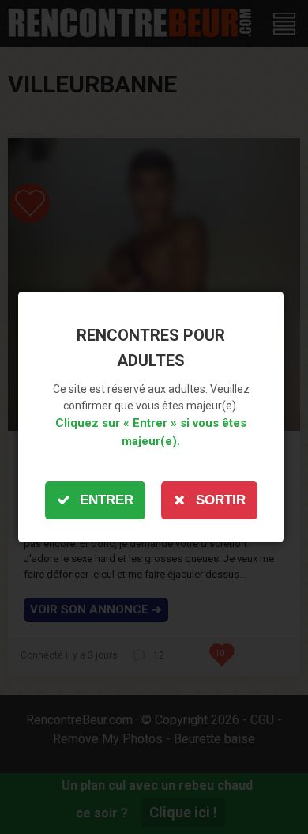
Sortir (221, 500)
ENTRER (106, 500)
